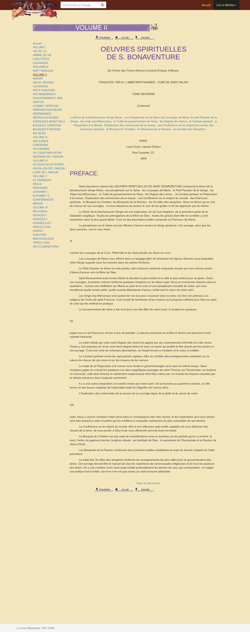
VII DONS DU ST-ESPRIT (48, 164)
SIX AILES (39, 133)
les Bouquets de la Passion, (154, 129)
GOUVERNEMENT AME (48, 98)
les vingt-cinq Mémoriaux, (96, 121)
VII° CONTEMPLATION (47, 152)
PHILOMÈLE (40, 66)
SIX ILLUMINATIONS (46, 246)
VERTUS (38, 102)
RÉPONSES (40, 187)
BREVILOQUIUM (43, 238)
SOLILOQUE (41, 141)
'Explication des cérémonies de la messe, (130, 125)
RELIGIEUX (40, 211)
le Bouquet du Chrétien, (121, 129)
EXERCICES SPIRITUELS (49, 121)
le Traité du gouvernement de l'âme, (136, 121)
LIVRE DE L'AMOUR (45, 172)
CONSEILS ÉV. (42, 223)
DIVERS (38, 230)
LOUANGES (40, 62)
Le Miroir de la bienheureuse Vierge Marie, (96, 117)
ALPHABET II (41, 195)
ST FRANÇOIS (42, 180)
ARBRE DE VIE (42, 55)
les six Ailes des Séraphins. (189, 129)
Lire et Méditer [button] (225, 5)
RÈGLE (37, 184)
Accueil (206, 5)
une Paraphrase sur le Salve (142, 117)
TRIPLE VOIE (41, 242)
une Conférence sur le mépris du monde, (183, 125)
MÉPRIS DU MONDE (46, 117)
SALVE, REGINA (43, 82)
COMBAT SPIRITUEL (46, 105)
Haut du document (148, 483)
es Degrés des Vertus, (174, 121)
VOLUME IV (40, 160)
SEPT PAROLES (43, 70)
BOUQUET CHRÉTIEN (47, 125)
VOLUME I (39, 47)
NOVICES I (39, 215)
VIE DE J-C (40, 51)
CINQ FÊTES (41, 59)
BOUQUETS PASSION (47, 129)
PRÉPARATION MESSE (47, 109)
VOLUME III (40, 137)
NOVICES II (40, 219)
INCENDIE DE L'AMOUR (48, 156)
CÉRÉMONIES (42, 113)
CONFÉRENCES (43, 199)
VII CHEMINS (41, 148)
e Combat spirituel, (201, 121)
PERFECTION (41, 227)
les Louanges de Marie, (175, 117)
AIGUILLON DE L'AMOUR (49, 168)
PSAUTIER (39, 234)
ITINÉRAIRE (40, 144)
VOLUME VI (40, 207)
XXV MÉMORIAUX (44, 94)
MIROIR (38, 78)
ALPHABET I (40, 191)
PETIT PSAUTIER (44, 90)
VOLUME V (40, 176)
